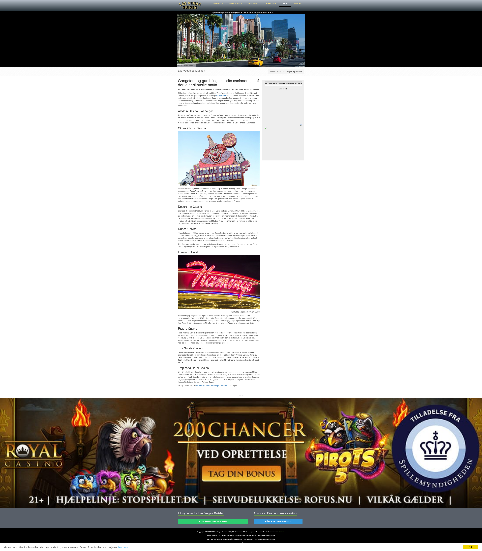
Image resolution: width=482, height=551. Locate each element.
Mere (285, 3)
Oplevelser (235, 3)
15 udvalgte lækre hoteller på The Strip (211, 385)
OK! (470, 546)
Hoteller (218, 3)
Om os (281, 532)
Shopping (253, 3)
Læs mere (123, 547)
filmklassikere (221, 95)
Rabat (297, 3)
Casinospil (270, 3)
